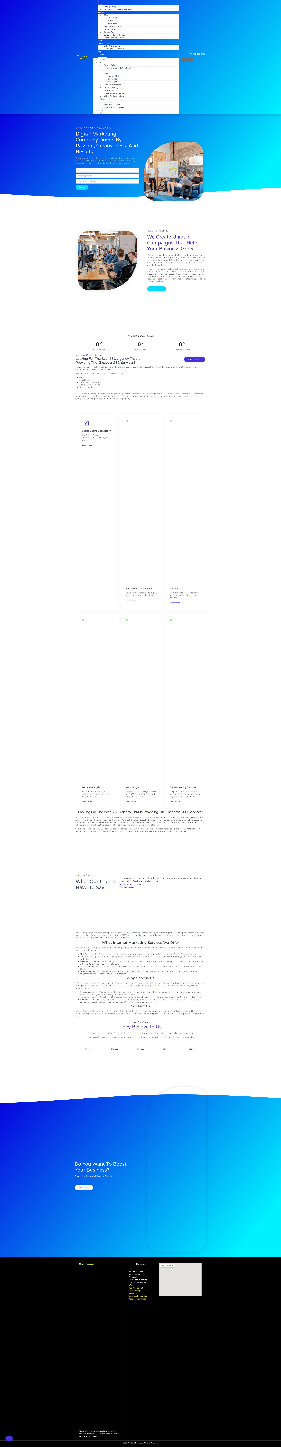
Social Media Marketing (114, 35)
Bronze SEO (113, 18)
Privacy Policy (110, 7)
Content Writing (111, 29)
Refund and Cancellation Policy (118, 10)
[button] (136, 57)
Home (102, 60)
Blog (101, 110)
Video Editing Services (114, 38)
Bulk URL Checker (112, 46)
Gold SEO (112, 24)
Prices (102, 99)
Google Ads (109, 32)
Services (101, 12)
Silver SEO (112, 21)
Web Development (112, 26)
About (102, 62)
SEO (106, 15)
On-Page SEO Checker (114, 49)
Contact (101, 54)
